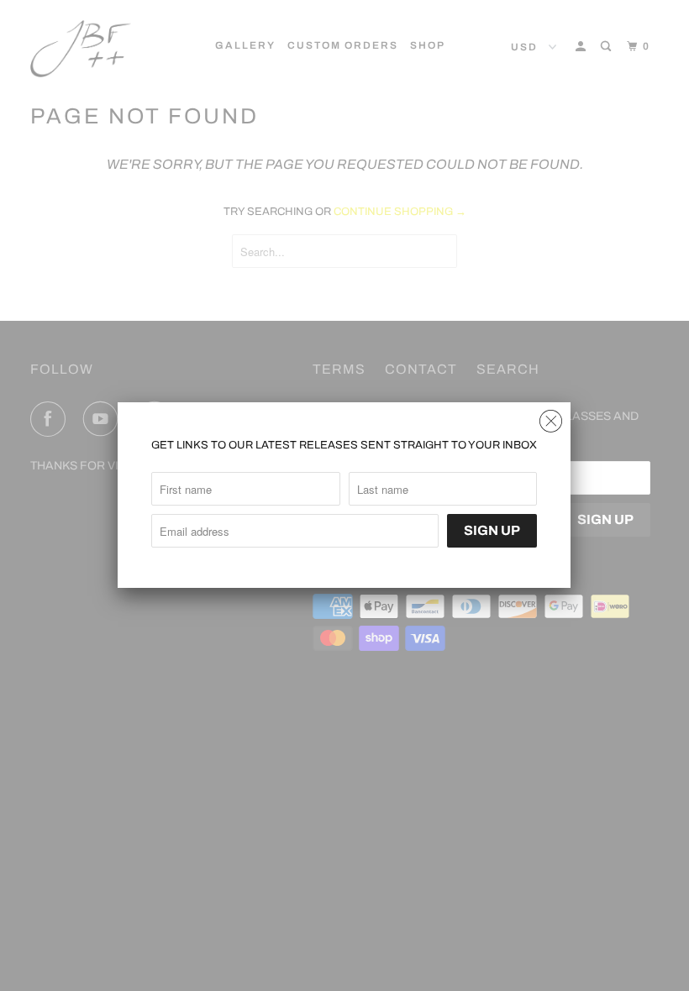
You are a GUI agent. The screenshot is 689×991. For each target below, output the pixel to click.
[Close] (550, 417)
